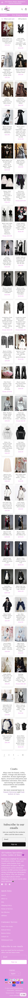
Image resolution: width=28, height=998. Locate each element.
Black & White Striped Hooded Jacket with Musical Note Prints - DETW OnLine (7, 354)
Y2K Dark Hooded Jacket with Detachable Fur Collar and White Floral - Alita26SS (21, 446)
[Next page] (14, 759)
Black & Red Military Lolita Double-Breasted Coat (7, 560)
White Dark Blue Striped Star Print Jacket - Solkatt (7, 738)
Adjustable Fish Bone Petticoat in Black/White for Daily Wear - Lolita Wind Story (7, 708)
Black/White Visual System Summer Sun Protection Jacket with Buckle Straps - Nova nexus (20, 740)
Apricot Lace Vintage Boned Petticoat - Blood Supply (7, 477)
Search (3, 895)
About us (4, 898)
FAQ (2, 902)
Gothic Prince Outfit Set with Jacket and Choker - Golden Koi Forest (21, 226)
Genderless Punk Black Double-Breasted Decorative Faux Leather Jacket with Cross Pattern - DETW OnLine (21, 322)
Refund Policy (6, 930)
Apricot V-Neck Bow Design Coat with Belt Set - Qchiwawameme (21, 354)
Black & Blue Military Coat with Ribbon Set (21, 533)
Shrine (21, 988)
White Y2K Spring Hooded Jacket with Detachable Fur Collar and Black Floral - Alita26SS (7, 447)
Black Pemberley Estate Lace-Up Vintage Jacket (21, 71)
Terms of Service (7, 909)
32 (23, 755)
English (13, 973)
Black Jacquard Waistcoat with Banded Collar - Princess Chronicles (7, 129)
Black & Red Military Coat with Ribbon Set (7, 533)
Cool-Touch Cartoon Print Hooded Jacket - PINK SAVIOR (21, 505)
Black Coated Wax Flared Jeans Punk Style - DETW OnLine (21, 384)
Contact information (15, 995)
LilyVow (11, 988)
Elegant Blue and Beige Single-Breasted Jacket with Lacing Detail (7, 72)
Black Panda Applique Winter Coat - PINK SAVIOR (7, 616)
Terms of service (10, 993)
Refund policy (19, 990)
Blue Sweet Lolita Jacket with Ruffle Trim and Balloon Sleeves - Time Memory (21, 647)
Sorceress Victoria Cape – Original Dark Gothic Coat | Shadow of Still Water (20, 195)
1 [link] (4, 755)
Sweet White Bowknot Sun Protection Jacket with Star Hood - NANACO (7, 646)
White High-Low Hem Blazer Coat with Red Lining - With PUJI (7, 41)
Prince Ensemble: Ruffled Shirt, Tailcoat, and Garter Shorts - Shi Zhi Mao (7, 261)
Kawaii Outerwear (10, 792)
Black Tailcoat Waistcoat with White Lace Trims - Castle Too (20, 708)
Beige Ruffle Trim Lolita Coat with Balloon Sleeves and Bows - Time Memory (7, 678)
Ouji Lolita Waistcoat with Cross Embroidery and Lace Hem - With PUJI (21, 42)
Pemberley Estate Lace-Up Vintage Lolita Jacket (20, 101)
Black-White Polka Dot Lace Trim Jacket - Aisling (20, 162)
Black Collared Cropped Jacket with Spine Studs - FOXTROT (7, 290)
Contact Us (5, 936)
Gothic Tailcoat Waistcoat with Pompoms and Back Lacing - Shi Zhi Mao (20, 260)
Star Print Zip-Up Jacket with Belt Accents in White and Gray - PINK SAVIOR (7, 505)
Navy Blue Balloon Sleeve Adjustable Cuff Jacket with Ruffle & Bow (20, 617)
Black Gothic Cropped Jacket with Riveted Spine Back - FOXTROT (20, 291)
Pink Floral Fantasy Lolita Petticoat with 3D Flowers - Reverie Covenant (7, 385)
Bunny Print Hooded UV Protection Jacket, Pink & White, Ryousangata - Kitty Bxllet (7, 196)
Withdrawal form (7, 940)
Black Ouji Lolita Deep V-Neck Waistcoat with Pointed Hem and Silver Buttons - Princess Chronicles (7, 228)
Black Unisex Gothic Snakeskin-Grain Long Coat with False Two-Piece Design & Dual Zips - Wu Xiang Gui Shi (21, 132)
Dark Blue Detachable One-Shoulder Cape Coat (7, 588)
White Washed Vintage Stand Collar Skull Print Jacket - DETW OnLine (7, 415)
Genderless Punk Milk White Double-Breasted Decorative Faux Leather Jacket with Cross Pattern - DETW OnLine (7, 322)
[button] (2, 9)
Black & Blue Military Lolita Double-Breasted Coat (21, 560)
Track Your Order (7, 926)
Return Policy (6, 933)
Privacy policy (10, 990)
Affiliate (4, 915)
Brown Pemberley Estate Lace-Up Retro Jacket (7, 101)
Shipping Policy (6, 905)
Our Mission (5, 912)
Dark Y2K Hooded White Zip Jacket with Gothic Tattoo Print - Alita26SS (21, 415)
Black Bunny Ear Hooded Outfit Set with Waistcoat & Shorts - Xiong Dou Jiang (7, 164)
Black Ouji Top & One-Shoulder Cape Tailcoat (21, 588)
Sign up (14, 844)
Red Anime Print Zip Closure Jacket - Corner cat (21, 477)
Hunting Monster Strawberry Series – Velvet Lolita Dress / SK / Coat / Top (21, 678)
